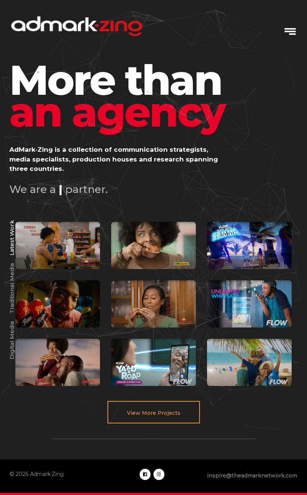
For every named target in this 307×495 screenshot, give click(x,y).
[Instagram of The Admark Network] (159, 474)
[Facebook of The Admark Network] (145, 474)
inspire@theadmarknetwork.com (252, 475)
